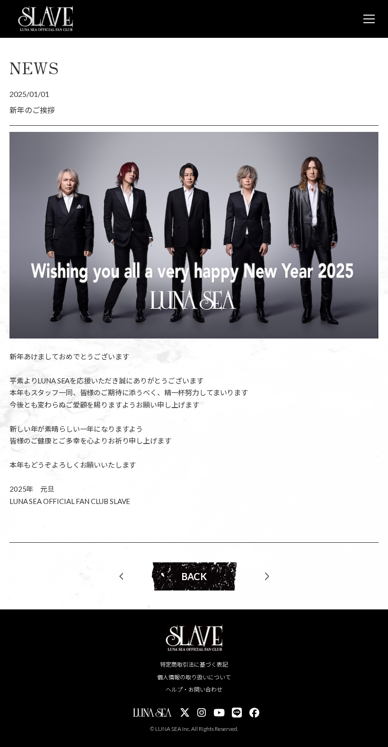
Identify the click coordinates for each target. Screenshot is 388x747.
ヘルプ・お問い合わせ (194, 689)
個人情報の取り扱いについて (194, 677)
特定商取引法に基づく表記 (194, 664)
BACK (194, 576)
